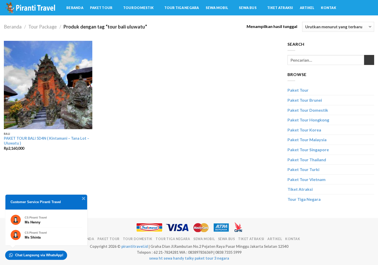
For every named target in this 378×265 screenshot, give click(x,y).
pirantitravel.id (134, 246)
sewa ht (156, 258)
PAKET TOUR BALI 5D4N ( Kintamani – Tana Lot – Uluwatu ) (46, 140)
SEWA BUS (248, 8)
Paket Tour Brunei (304, 100)
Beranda (13, 27)
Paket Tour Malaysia (307, 139)
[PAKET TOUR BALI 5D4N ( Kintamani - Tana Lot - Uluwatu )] (48, 85)
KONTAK (328, 8)
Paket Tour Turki (303, 169)
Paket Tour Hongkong (308, 119)
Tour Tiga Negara (304, 199)
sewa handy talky (179, 258)
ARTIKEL (307, 8)
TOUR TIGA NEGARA (181, 8)
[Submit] (369, 60)
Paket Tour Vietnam (306, 179)
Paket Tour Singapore (308, 149)
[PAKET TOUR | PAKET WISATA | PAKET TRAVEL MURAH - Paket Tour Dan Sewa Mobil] (31, 7)
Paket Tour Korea (304, 129)
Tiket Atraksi (300, 189)
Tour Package (42, 27)
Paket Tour (298, 90)
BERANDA (74, 8)
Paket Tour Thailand (306, 159)
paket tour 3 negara (212, 258)
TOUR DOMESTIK (138, 8)
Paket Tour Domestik (307, 110)
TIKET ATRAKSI (280, 8)
